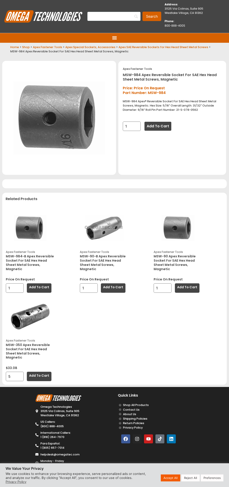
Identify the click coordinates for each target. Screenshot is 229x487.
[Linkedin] (171, 438)
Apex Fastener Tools (47, 47)
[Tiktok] (159, 438)
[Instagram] (137, 438)
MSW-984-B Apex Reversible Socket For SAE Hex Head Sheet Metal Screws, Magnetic (30, 262)
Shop (26, 47)
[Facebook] (125, 438)
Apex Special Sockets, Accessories (90, 47)
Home (14, 47)
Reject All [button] (190, 478)
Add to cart (158, 126)
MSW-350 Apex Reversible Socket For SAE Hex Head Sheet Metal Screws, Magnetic (28, 351)
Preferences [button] (212, 478)
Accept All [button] (170, 478)
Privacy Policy (16, 482)
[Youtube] (148, 438)
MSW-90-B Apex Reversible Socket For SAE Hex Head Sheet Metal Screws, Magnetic (103, 262)
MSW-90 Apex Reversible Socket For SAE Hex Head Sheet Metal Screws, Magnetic (175, 262)
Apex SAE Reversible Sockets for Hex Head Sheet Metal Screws (163, 47)
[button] (114, 38)
